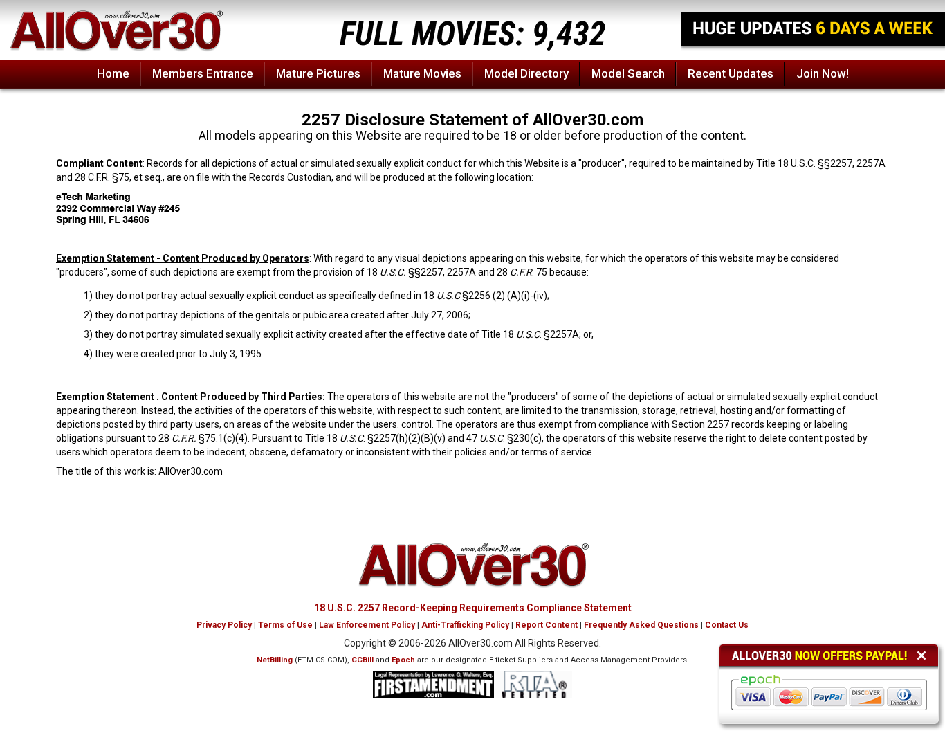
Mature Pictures (318, 73)
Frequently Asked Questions (641, 625)
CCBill (362, 660)
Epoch (403, 660)
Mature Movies (422, 73)
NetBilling (275, 660)
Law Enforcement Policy (367, 625)
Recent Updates (730, 73)
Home (113, 73)
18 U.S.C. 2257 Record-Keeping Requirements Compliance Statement (473, 607)
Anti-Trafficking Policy (465, 625)
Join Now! (822, 73)
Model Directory (526, 73)
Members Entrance (202, 73)
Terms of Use (285, 625)
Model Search (628, 73)
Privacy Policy (224, 625)
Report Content (546, 625)
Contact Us (727, 625)
